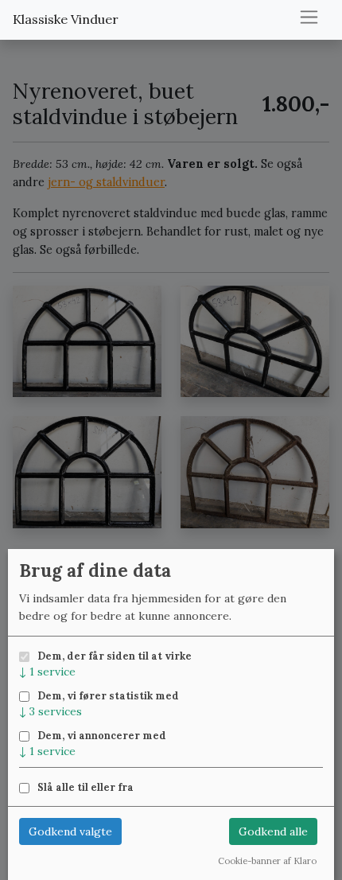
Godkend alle (273, 831)
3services (50, 711)
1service (47, 671)
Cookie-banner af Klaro (267, 860)
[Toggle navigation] (309, 17)
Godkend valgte (70, 831)
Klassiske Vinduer (66, 19)
